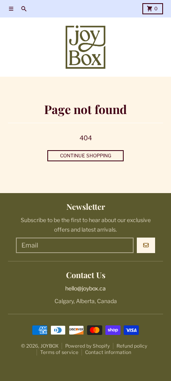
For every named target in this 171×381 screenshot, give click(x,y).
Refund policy (132, 346)
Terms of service (59, 352)
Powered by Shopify (87, 346)
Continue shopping (85, 156)
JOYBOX (49, 346)
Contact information (108, 352)
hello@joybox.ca (85, 288)
